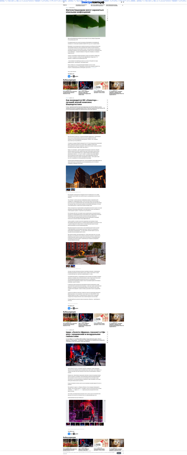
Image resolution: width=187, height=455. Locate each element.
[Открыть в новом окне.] (70, 76)
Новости (67, 7)
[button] (104, 177)
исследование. (93, 67)
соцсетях (80, 389)
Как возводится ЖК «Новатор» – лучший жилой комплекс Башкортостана (81, 5)
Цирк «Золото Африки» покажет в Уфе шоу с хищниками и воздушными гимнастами (98, 5)
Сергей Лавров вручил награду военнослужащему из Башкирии (112, 5)
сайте (73, 389)
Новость (65, 5)
